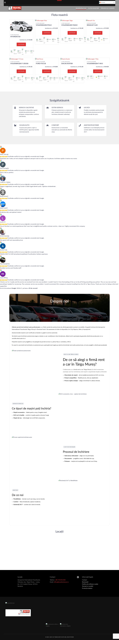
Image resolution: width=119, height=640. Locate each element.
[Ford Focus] (39, 59)
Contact (84, 580)
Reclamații (85, 582)
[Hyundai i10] (21, 26)
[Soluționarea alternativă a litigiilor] (66, 625)
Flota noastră (93, 8)
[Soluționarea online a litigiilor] (52, 625)
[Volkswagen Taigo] (66, 20)
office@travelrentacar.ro (61, 582)
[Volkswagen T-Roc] (92, 59)
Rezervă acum (81, 8)
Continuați (21, 44)
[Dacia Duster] (65, 59)
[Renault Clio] (90, 20)
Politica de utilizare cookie (90, 584)
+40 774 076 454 (60, 580)
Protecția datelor (87, 588)
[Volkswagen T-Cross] (16, 59)
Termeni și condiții (107, 8)
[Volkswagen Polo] (41, 20)
